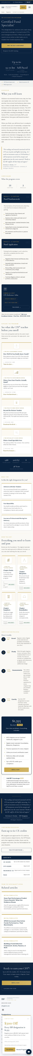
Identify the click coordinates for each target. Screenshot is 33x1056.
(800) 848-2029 (25, 316)
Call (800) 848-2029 (10, 988)
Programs (8, 12)
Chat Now (16, 316)
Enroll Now (10, 1049)
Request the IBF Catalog (10, 51)
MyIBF (28, 2)
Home (2, 12)
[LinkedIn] (2, 1009)
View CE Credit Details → (16, 850)
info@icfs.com (5, 1006)
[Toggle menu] (29, 7)
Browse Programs (22, 1049)
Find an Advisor (19, 2)
